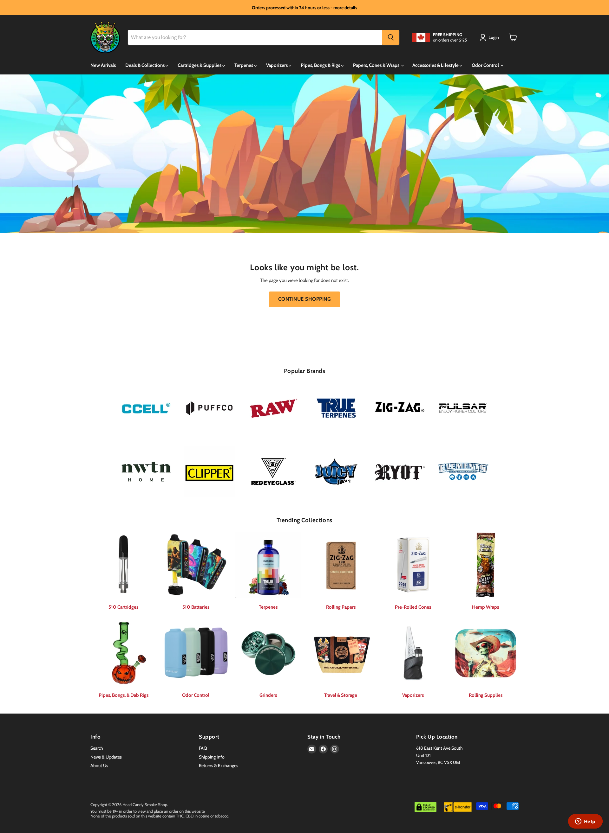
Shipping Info (212, 757)
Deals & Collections (145, 65)
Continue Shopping (304, 299)
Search (96, 748)
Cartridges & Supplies (200, 65)
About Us (99, 765)
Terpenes (244, 65)
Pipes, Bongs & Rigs (321, 65)
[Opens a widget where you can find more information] (585, 822)
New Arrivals (103, 65)
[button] (490, 37)
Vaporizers (277, 65)
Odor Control (486, 65)
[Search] (390, 37)
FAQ (203, 748)
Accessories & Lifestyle (436, 65)
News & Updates (106, 757)
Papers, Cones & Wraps (376, 65)
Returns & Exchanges (218, 765)
